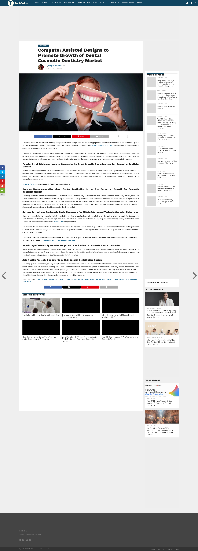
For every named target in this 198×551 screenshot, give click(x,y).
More (139, 3)
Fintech (45, 3)
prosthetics (59, 221)
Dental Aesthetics (75, 279)
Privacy (169, 549)
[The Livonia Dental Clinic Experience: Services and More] (81, 309)
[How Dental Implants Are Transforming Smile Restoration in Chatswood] (41, 331)
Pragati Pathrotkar (55, 66)
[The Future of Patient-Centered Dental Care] (41, 309)
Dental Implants (115, 279)
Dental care (89, 279)
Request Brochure (30, 184)
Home (36, 3)
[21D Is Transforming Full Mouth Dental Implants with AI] (120, 309)
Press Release (128, 3)
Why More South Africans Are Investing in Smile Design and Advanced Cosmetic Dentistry (79, 339)
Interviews (114, 3)
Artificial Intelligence (87, 3)
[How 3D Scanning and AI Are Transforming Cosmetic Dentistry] (120, 331)
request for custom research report (59, 240)
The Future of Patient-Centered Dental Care (40, 315)
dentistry (26, 281)
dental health (101, 279)
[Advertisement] (99, 23)
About (153, 549)
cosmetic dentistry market (101, 145)
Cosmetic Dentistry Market (48, 279)
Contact (161, 549)
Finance (103, 3)
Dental (63, 279)
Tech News (56, 3)
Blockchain (69, 3)
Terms (177, 549)
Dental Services (130, 279)
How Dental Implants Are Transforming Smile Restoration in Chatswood (39, 338)
